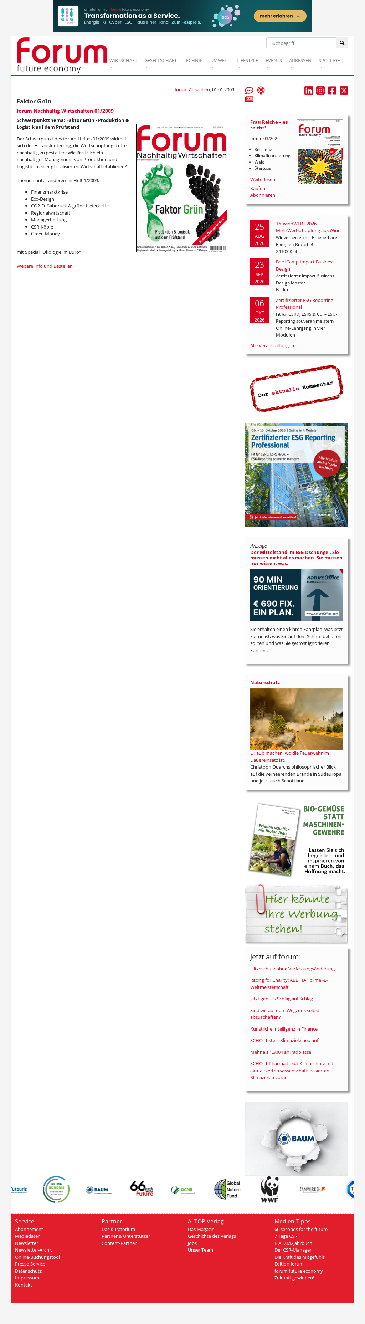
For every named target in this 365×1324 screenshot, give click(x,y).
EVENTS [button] (274, 60)
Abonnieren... (264, 195)
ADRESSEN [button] (300, 60)
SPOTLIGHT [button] (331, 60)
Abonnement (29, 1229)
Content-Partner (119, 1243)
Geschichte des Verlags (212, 1236)
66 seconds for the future (301, 1229)
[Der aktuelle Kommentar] (296, 388)
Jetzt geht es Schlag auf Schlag (281, 998)
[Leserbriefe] (249, 90)
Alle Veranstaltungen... (273, 345)
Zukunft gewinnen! (294, 1277)
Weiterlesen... (264, 179)
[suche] (342, 42)
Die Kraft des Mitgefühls (299, 1257)
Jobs (192, 1243)
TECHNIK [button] (193, 60)
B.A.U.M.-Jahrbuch (293, 1243)
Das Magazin (201, 1229)
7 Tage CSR (285, 1236)
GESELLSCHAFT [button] (160, 60)
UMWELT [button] (220, 60)
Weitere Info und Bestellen (45, 266)
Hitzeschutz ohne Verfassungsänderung (292, 968)
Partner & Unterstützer (126, 1236)
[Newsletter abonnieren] (249, 99)
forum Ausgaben (192, 89)
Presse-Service (30, 1264)
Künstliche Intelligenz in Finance (284, 1029)
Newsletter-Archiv (34, 1250)
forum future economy (298, 1271)
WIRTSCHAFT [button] (123, 60)
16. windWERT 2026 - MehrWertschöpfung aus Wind (308, 227)
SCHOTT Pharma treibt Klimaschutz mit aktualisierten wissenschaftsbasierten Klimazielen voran (291, 1070)
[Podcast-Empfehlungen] (261, 90)
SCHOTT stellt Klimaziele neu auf (284, 1040)
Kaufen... (259, 188)
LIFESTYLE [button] (247, 60)
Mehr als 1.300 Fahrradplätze (280, 1052)
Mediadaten (28, 1236)
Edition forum (289, 1264)
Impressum (27, 1277)
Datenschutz (28, 1271)
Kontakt (23, 1285)
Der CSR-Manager (293, 1250)
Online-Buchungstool (37, 1257)
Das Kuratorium (118, 1229)
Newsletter (26, 1243)
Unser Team (200, 1250)
